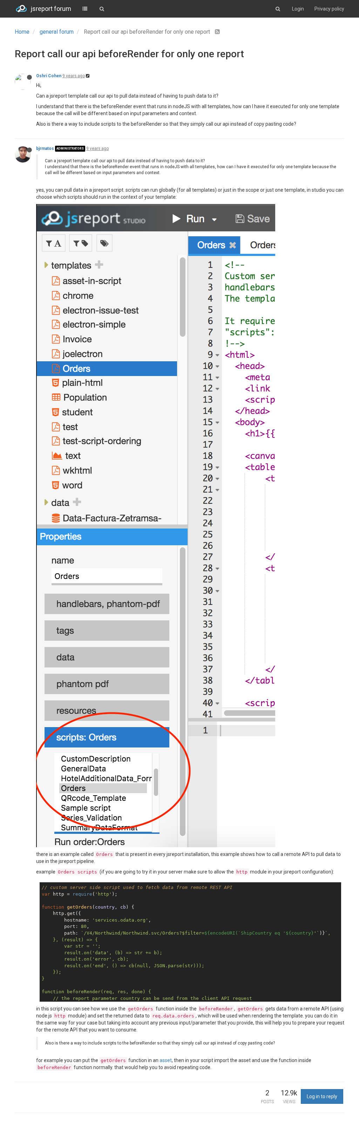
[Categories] (84, 9)
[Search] (101, 9)
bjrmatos (45, 148)
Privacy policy (329, 9)
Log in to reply (322, 1096)
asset (166, 1060)
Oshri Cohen (48, 75)
